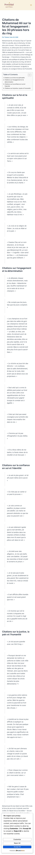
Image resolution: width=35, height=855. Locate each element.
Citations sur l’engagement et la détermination (14, 81)
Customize (17, 839)
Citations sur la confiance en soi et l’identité (15, 85)
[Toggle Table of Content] (28, 75)
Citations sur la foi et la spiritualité (14, 77)
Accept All (17, 847)
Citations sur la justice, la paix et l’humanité (18, 88)
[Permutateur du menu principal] (31, 5)
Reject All (17, 843)
